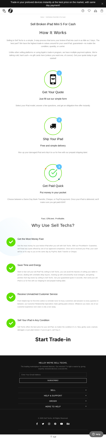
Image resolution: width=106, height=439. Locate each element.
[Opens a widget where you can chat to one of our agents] (96, 434)
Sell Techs (10, 11)
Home (42, 17)
